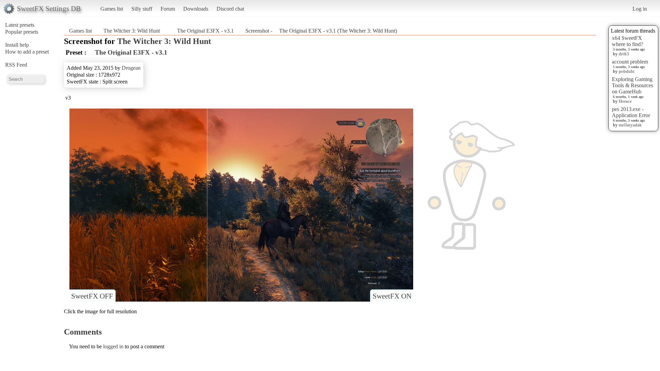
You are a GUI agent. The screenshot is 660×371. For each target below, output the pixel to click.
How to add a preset (27, 52)
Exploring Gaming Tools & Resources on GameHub (632, 85)
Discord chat (230, 9)
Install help (17, 45)
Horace (625, 101)
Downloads (195, 9)
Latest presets (19, 25)
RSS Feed (16, 65)
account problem (630, 62)
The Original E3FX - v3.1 (203, 31)
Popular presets (21, 32)
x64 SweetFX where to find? (627, 41)
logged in (113, 346)
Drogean (131, 68)
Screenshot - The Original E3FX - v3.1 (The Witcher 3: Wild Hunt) (321, 31)
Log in (639, 9)
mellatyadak (630, 124)
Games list (111, 9)
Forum (168, 9)
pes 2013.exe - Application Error (631, 112)
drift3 (624, 53)
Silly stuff (141, 9)
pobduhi (627, 71)
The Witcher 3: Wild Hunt (131, 31)
